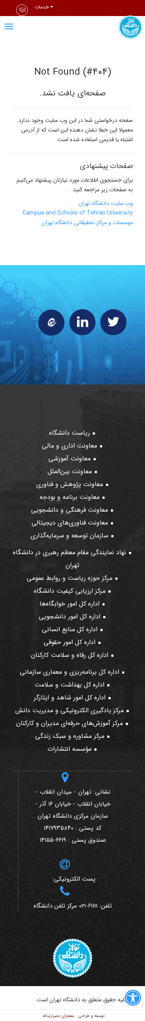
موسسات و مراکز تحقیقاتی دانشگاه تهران (87, 222)
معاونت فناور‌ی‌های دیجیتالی (69, 523)
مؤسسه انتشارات (69, 749)
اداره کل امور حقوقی (69, 642)
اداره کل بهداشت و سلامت (69, 685)
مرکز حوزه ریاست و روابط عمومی (69, 578)
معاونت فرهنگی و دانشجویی (69, 510)
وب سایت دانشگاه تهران (106, 203)
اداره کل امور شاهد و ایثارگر (70, 698)
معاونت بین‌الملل (70, 471)
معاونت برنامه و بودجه (69, 497)
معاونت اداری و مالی (69, 446)
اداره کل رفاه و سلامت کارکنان (69, 655)
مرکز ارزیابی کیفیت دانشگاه (70, 591)
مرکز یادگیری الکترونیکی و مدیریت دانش (69, 710)
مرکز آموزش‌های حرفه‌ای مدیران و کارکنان (69, 723)
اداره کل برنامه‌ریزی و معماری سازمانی (69, 672)
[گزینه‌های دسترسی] (133, 999)
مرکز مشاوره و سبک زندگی (69, 736)
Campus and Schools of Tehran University (78, 213)
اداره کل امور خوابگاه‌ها (69, 604)
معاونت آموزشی (69, 459)
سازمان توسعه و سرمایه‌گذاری (69, 536)
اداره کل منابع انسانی (69, 629)
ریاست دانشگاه (69, 433)
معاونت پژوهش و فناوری (69, 484)
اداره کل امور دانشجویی (69, 617)
